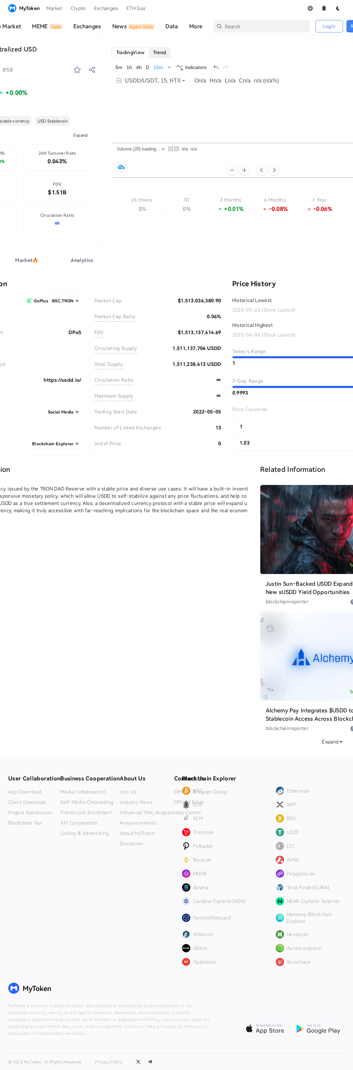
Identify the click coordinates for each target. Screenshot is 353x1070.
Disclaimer (131, 843)
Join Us (128, 791)
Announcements (138, 822)
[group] (141, 52)
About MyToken (137, 833)
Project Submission (30, 812)
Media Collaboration (82, 791)
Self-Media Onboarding (86, 802)
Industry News (136, 802)
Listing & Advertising (84, 833)
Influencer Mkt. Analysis (147, 812)
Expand (80, 135)
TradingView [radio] (130, 52)
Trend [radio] (159, 52)
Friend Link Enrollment (86, 812)
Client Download (27, 802)
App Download (24, 791)
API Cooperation (78, 822)
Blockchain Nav (25, 822)
